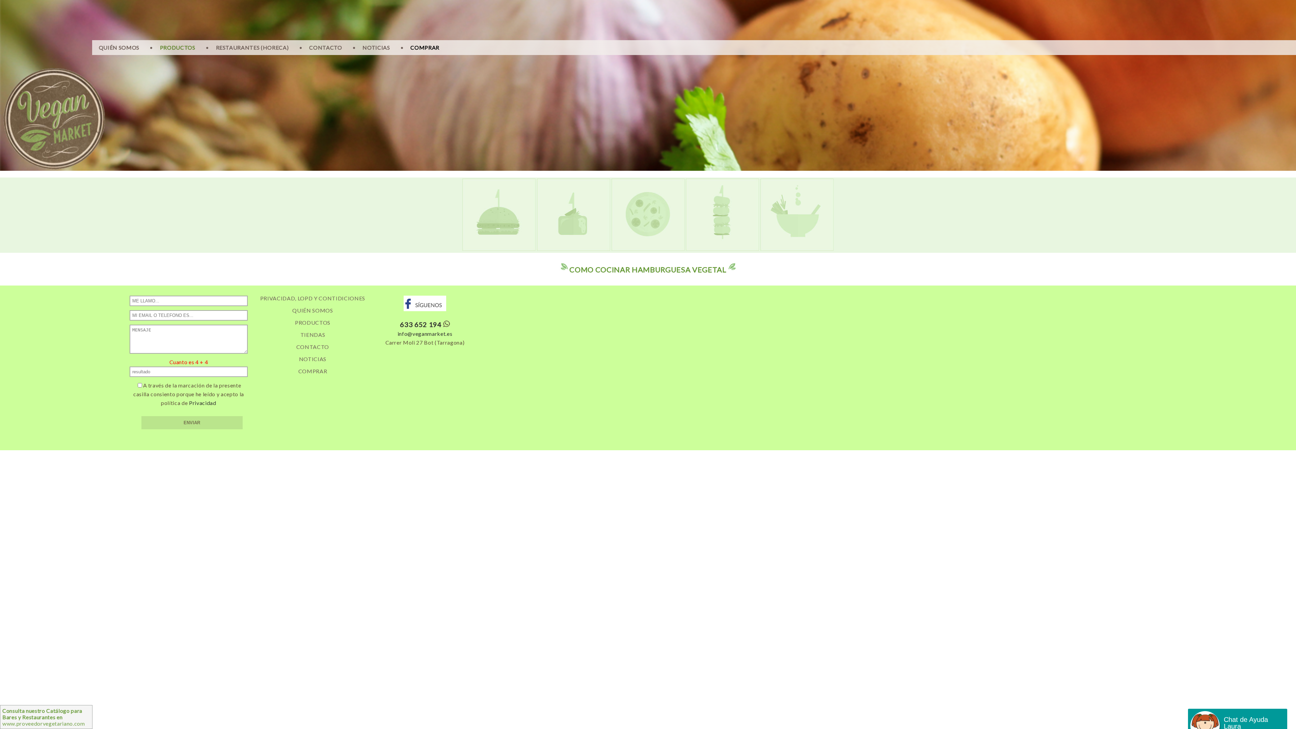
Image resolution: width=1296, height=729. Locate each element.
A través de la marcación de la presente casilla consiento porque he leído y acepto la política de (188, 394)
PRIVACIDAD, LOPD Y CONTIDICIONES (312, 298)
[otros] (797, 248)
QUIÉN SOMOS (119, 47)
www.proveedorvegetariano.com (43, 717)
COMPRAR (424, 47)
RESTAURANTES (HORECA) (252, 47)
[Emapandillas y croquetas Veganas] (573, 248)
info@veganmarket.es (425, 333)
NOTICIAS (376, 47)
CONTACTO (325, 47)
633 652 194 (420, 324)
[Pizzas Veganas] (648, 248)
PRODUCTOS (177, 47)
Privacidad (202, 403)
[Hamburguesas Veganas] (499, 248)
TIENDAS (312, 334)
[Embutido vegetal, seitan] (722, 248)
